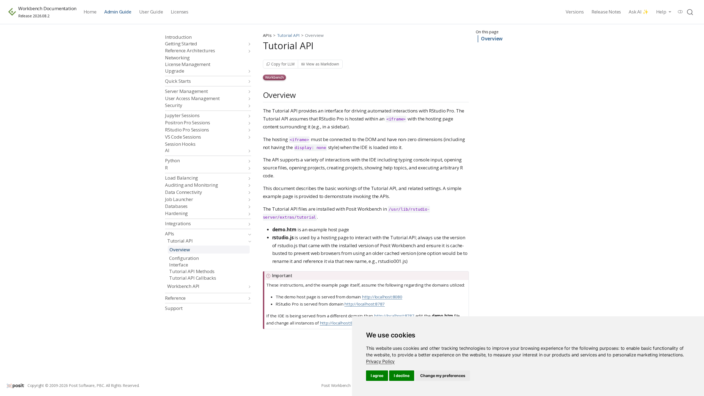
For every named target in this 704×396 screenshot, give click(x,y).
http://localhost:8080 (382, 296)
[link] (380, 361)
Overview (492, 38)
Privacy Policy (380, 361)
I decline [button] (401, 375)
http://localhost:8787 (364, 304)
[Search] (690, 12)
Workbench (274, 77)
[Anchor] (301, 94)
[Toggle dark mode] (680, 12)
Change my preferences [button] (442, 375)
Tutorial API (288, 35)
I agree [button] (377, 375)
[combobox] (690, 12)
